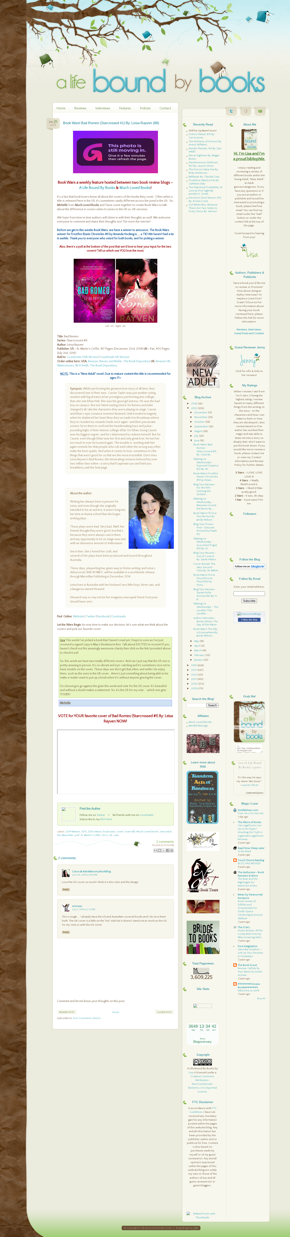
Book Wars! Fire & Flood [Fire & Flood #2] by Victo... (204, 579)
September (201, 426)
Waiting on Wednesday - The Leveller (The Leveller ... (205, 608)
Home (60, 108)
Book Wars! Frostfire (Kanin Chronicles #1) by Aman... (205, 476)
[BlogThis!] (160, 850)
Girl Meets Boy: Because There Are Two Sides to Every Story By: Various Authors (203, 209)
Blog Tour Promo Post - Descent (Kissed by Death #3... (205, 529)
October (199, 421)
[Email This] (155, 850)
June (197, 440)
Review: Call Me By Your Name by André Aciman (250, 972)
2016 (194, 403)
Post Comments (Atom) (87, 1018)
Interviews (102, 108)
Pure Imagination (248, 946)
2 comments (165, 842)
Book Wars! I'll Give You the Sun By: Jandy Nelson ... (205, 516)
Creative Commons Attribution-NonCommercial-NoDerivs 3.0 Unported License (202, 1084)
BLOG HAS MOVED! (249, 863)
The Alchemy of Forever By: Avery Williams (205, 143)
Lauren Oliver (250, 785)
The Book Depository (136, 361)
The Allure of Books (249, 822)
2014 (194, 665)
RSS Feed (106, 819)
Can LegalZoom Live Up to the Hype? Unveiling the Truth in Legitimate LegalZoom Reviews (251, 832)
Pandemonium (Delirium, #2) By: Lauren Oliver (203, 164)
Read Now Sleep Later (251, 848)
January (199, 659)
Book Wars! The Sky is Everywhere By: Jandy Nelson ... (205, 632)
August (198, 431)
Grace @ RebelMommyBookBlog (91, 871)
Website (78, 616)
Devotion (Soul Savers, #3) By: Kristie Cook (205, 199)
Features (125, 108)
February (200, 655)
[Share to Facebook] (168, 850)
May (197, 641)
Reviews (80, 108)
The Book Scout (247, 965)
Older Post (164, 1012)
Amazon (93, 361)
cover (120, 831)
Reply (66, 889)
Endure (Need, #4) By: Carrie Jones (202, 136)
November (201, 417)
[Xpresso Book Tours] (203, 891)
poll (77, 835)
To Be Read (244, 851)
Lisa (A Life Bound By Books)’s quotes (249, 765)
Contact (165, 108)
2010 (194, 683)
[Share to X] (164, 850)
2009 (195, 688)
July (196, 435)
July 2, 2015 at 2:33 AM (83, 909)
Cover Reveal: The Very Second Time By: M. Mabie (205, 567)
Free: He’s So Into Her (251, 813)
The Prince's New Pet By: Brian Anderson (203, 171)
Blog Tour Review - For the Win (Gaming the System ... (204, 489)
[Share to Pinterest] (172, 850)
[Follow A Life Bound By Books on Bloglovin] (249, 568)
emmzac (77, 906)
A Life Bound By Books (97, 188)
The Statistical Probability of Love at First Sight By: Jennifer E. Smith (205, 190)
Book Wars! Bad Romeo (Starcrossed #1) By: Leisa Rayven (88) (111, 123)
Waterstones (65, 365)
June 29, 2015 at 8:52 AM (84, 875)
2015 (84, 831)
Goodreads (118, 616)
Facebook (103, 616)
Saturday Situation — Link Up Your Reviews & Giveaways (250, 953)
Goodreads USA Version (82, 357)
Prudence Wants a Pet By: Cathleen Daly (204, 182)
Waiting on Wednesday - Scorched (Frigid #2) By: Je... (205, 543)
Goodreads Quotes (254, 793)
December (201, 412)
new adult (166, 831)
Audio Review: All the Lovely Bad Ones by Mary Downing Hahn (250, 934)
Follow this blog (249, 619)
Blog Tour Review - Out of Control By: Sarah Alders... (205, 556)
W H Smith (82, 365)
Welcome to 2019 (248, 990)
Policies (145, 108)
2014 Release (73, 831)
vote (116, 835)
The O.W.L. (244, 927)
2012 (194, 674)
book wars (109, 831)
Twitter (90, 616)
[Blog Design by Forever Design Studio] (195, 1228)
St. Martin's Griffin (90, 835)
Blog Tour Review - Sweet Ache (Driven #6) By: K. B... (205, 594)
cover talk (129, 831)
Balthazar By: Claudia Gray (204, 176)
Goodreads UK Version (114, 357)
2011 (194, 679)
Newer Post (67, 1012)
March (198, 650)
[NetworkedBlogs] (249, 613)
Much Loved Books (135, 188)
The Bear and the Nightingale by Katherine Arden (248, 882)
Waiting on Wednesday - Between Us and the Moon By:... (204, 503)
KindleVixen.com (248, 810)
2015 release (95, 831)
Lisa (191, 1072)
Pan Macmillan (65, 835)
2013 (194, 669)
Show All (261, 999)
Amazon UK (163, 361)
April (197, 645)
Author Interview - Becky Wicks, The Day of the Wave (205, 621)
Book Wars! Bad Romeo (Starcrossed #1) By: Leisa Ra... (204, 449)
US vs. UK (107, 835)
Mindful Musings (198, 725)
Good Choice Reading (251, 860)
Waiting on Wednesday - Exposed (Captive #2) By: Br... (205, 463)
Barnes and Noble (110, 361)
